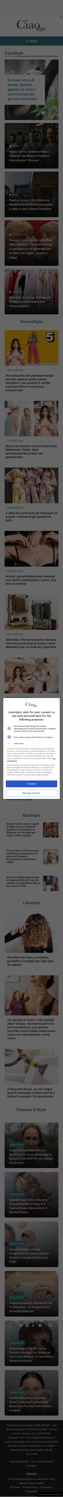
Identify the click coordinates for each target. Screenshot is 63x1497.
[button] (31, 743)
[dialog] (31, 748)
